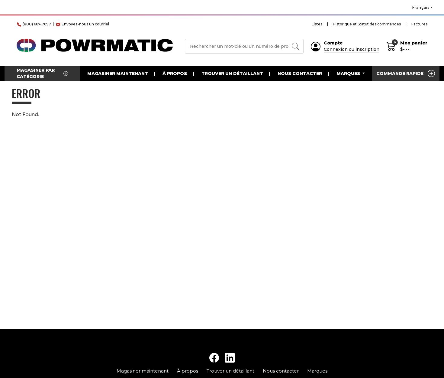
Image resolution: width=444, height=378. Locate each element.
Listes (317, 24)
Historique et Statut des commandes (367, 24)
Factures (419, 24)
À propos (174, 73)
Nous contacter (300, 73)
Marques (317, 371)
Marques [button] (348, 73)
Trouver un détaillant (232, 73)
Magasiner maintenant (117, 73)
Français (421, 7)
